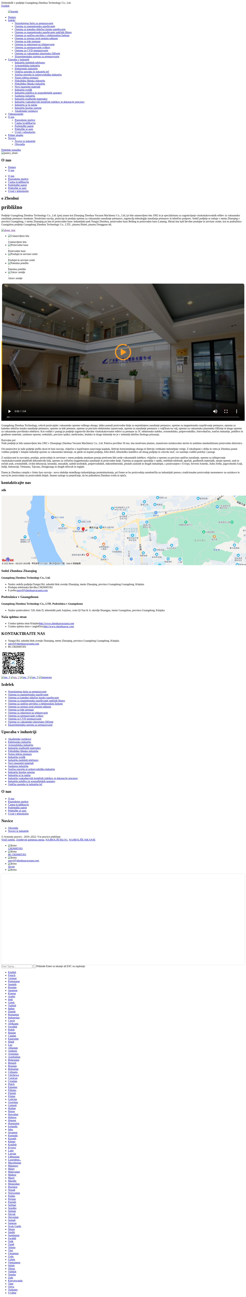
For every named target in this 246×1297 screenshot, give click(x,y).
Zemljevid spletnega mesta (30, 839)
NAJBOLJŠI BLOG (57, 839)
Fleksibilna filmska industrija (30, 80)
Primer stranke (15, 135)
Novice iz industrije (25, 141)
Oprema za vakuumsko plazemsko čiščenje (37, 53)
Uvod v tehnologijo (25, 132)
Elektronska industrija (26, 68)
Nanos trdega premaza (26, 77)
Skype (11, 866)
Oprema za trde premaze (27, 41)
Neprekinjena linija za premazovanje (34, 23)
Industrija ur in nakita (26, 104)
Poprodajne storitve (25, 120)
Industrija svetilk (23, 89)
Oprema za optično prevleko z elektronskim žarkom (42, 35)
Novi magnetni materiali (27, 86)
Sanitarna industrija (25, 95)
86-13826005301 (17, 854)
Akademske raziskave (26, 111)
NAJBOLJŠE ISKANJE (82, 839)
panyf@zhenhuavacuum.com (32, 590)
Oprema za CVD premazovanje (31, 50)
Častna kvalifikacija (25, 123)
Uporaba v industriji (18, 59)
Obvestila (20, 144)
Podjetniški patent (24, 126)
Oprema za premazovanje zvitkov (32, 47)
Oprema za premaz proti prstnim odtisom (36, 38)
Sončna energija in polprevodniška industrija (38, 74)
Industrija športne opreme (28, 107)
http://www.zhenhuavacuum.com (56, 623)
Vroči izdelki (8, 839)
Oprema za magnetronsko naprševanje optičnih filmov (43, 32)
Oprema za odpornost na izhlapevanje (35, 44)
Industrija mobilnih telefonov (30, 62)
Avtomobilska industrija (27, 65)
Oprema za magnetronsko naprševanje (35, 26)
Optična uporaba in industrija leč (32, 71)
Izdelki (11, 20)
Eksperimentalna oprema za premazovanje (37, 56)
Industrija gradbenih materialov (31, 98)
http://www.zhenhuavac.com (59, 626)
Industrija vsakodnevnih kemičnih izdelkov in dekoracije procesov (50, 101)
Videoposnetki (15, 114)
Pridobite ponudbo (11, 149)
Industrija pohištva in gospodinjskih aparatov (38, 92)
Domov (12, 17)
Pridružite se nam (24, 129)
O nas (11, 117)
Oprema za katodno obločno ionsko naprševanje (40, 29)
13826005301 (15, 848)
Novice (12, 138)
